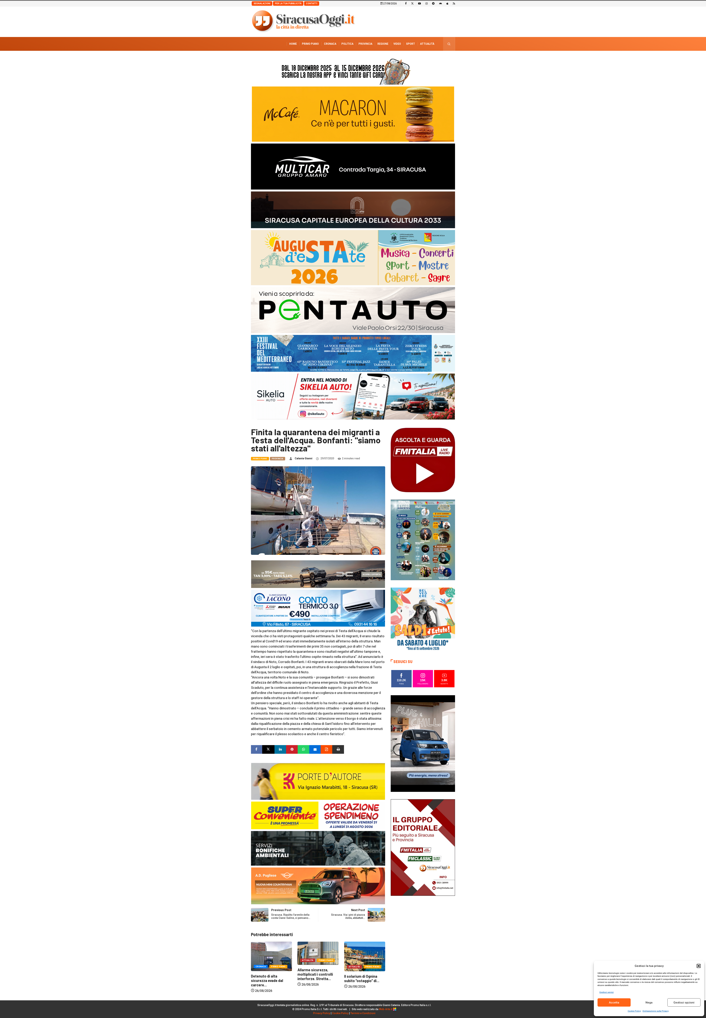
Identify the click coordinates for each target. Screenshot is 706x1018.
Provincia (365, 43)
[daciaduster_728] (318, 574)
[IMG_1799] (318, 815)
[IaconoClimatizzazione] (318, 608)
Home (293, 43)
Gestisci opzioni (683, 1002)
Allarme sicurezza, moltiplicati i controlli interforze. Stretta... (362, 974)
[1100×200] (353, 209)
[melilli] (423, 540)
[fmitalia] (353, 353)
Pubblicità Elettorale (418, 57)
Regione (382, 43)
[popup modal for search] (449, 44)
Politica (347, 43)
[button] (698, 966)
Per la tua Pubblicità (288, 3)
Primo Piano (310, 43)
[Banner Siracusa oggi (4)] (353, 310)
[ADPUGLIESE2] (318, 886)
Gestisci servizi (606, 992)
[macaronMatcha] (353, 114)
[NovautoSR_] (423, 743)
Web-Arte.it (386, 1009)
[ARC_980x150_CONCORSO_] (353, 71)
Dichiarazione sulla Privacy (655, 1011)
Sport (410, 43)
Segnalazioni (262, 3)
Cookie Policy (634, 1011)
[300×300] (423, 619)
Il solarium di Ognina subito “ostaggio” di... (268, 978)
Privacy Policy (321, 1013)
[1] (423, 847)
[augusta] (353, 257)
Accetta (614, 1002)
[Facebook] (406, 3)
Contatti (311, 3)
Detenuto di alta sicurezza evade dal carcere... (313, 980)
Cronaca (330, 43)
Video (397, 43)
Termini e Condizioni (362, 1013)
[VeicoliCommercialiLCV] (353, 166)
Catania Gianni (303, 458)
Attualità (427, 43)
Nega (649, 1002)
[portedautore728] (318, 781)
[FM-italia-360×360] (423, 460)
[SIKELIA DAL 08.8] (353, 396)
